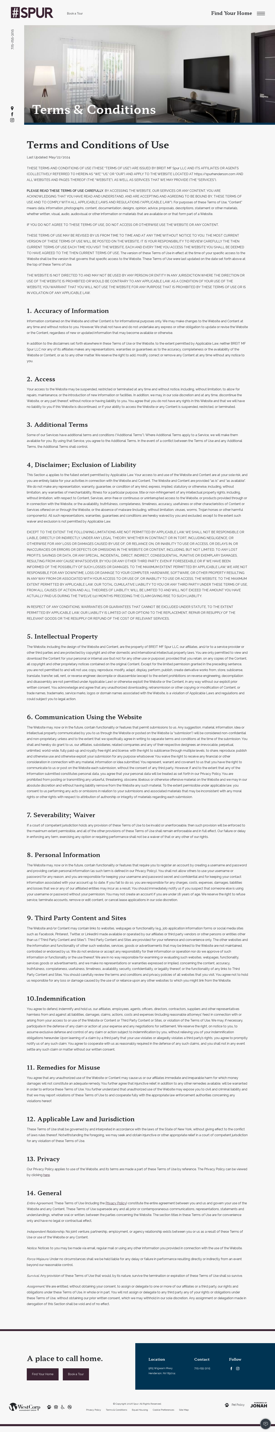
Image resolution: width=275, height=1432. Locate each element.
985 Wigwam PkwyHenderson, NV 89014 (162, 1371)
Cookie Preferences (163, 1409)
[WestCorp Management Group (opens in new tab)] (24, 1406)
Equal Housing (140, 1409)
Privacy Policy (115, 1203)
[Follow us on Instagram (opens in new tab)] (12, 120)
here (46, 1175)
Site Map (184, 1409)
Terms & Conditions (116, 1409)
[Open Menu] (261, 13)
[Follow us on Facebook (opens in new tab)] (12, 114)
